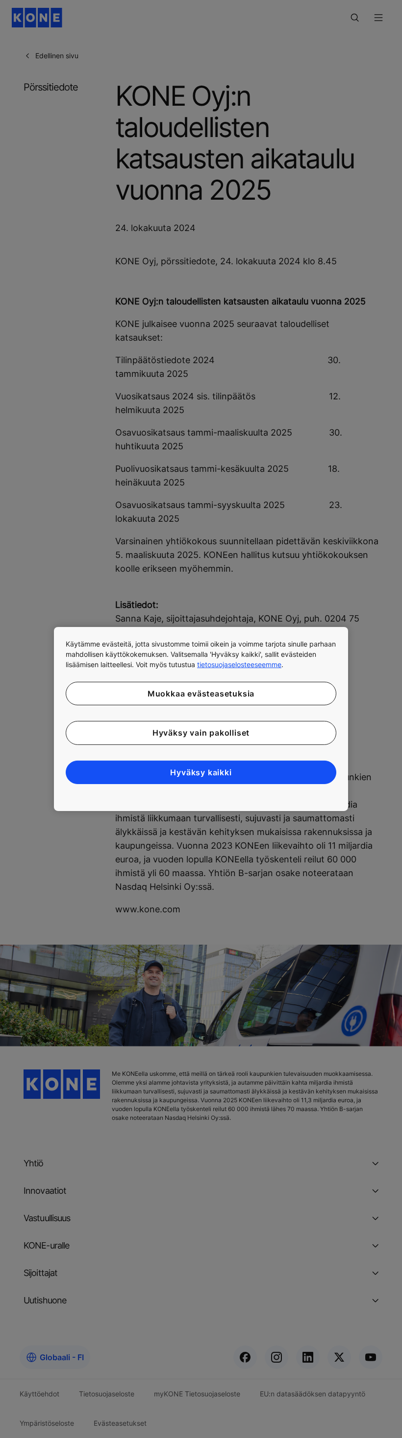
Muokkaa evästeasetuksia (201, 693)
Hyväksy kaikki (200, 772)
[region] (201, 719)
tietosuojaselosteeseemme (239, 664)
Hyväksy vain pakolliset (201, 733)
